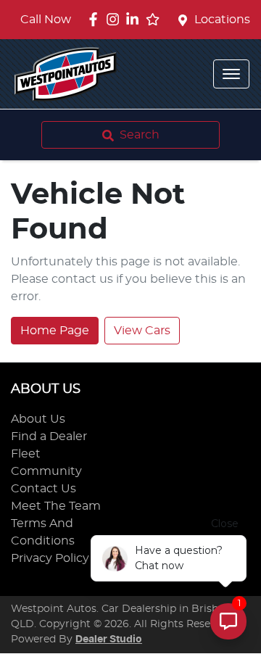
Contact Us (43, 488)
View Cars (142, 330)
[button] (231, 73)
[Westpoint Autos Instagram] (115, 19)
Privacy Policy (50, 558)
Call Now (45, 19)
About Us (38, 419)
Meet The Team (56, 506)
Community (46, 471)
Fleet (26, 454)
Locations (222, 19)
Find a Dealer (49, 436)
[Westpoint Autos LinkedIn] (135, 19)
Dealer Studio (108, 639)
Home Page (54, 330)
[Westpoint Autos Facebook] (96, 19)
